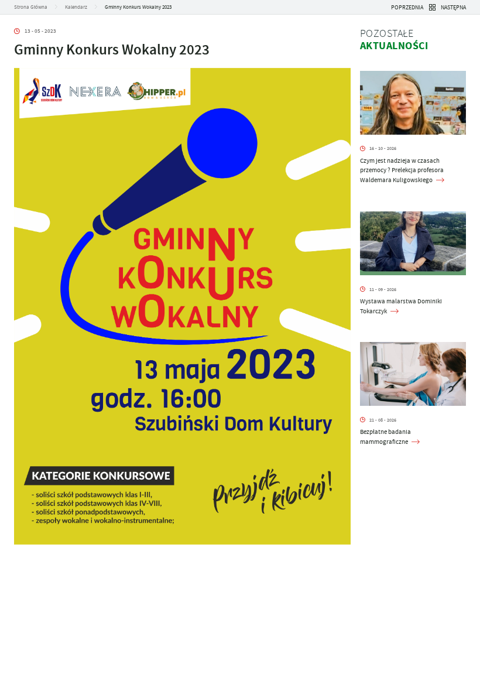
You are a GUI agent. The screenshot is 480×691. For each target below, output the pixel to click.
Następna (453, 7)
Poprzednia (407, 7)
